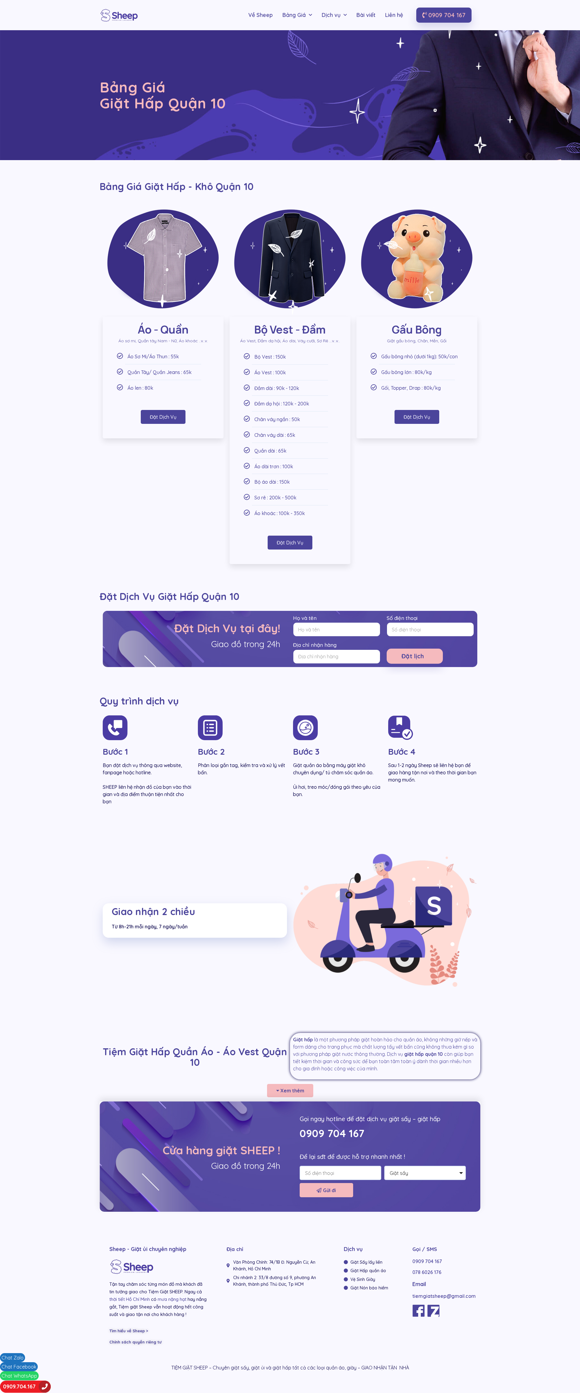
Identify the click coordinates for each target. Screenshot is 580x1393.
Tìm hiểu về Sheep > (128, 1330)
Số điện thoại (402, 618)
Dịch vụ (331, 14)
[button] (444, 15)
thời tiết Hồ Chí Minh (129, 1299)
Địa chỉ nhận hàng (315, 645)
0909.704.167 (19, 1386)
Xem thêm (292, 1091)
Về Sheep (260, 14)
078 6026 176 (426, 1272)
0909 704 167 (332, 1133)
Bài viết (365, 14)
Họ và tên (305, 618)
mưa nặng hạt (172, 1299)
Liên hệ (394, 14)
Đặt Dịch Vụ (163, 417)
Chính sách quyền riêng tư (135, 1342)
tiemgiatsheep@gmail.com (444, 1296)
